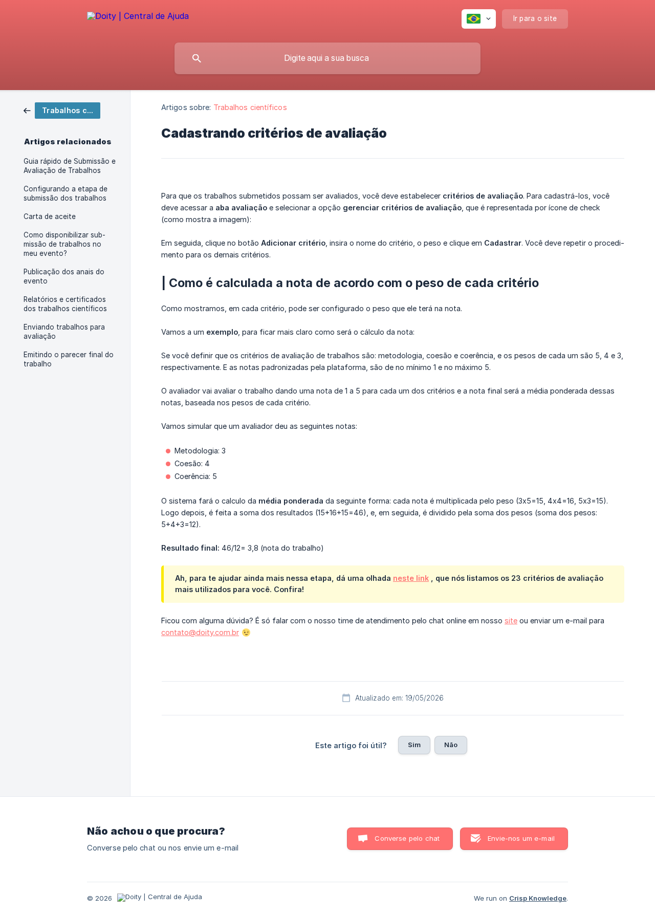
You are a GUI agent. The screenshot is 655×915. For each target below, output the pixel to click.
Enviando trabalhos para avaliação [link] (64, 331)
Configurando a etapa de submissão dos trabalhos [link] (65, 193)
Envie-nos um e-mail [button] (521, 838)
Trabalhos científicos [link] (250, 107)
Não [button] (450, 744)
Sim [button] (414, 744)
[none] (138, 17)
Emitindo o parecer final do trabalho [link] (69, 359)
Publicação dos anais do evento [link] (64, 276)
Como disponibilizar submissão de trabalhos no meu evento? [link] (64, 244)
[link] (62, 110)
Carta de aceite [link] (50, 216)
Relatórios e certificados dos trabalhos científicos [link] (65, 304)
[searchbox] (327, 58)
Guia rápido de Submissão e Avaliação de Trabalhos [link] (70, 166)
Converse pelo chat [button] (407, 838)
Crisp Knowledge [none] (537, 898)
